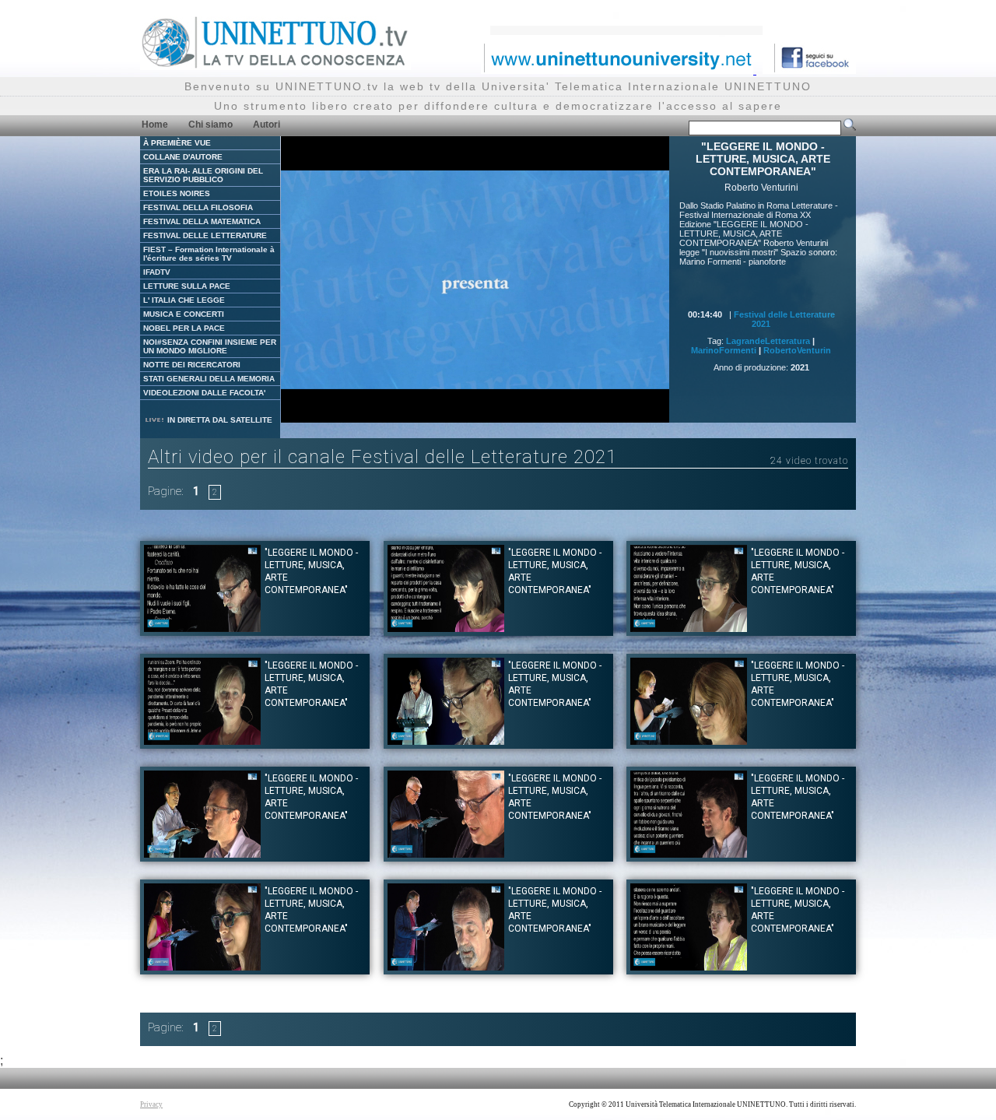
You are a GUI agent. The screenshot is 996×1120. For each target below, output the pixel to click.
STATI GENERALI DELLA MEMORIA (209, 378)
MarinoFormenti (723, 350)
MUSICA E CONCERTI (183, 314)
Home (155, 124)
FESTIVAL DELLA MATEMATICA (202, 221)
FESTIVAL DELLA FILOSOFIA (198, 207)
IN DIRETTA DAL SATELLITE (218, 420)
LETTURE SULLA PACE (186, 286)
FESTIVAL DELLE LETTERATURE (205, 235)
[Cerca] (849, 127)
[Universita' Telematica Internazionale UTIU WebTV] (275, 65)
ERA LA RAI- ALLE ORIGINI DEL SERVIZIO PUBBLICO (203, 175)
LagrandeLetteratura (768, 341)
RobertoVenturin (797, 350)
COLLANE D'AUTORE (183, 157)
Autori (266, 124)
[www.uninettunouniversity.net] (618, 69)
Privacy (151, 1104)
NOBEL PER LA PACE (184, 328)
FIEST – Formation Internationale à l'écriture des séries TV (209, 253)
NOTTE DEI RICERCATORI (191, 364)
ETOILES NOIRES (176, 193)
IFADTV (156, 272)
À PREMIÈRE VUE (177, 143)
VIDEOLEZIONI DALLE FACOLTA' (204, 392)
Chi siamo (210, 124)
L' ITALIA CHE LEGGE (184, 300)
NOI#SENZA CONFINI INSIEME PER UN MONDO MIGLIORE (209, 346)
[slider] (440, 411)
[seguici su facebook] (809, 69)
